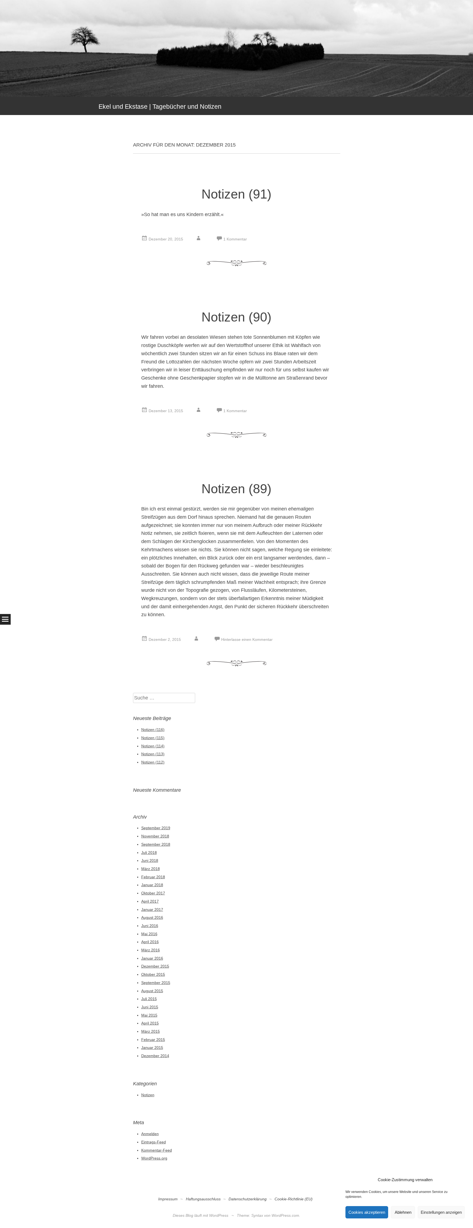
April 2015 (150, 1023)
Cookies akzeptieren (366, 1212)
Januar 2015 (152, 1047)
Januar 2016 (152, 958)
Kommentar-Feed (156, 1150)
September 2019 (155, 828)
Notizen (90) (236, 317)
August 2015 (152, 991)
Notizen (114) (153, 746)
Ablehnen (403, 1212)
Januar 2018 (152, 885)
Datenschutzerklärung (248, 1199)
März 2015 (150, 1031)
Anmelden (150, 1134)
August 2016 (152, 917)
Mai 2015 (149, 1015)
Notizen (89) (236, 488)
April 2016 (150, 942)
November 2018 (155, 836)
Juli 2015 (149, 999)
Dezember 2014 (155, 1056)
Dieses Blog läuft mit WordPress (200, 1215)
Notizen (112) (153, 762)
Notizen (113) (153, 754)
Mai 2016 (149, 934)
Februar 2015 (153, 1039)
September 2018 (155, 844)
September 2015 (155, 982)
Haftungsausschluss (203, 1199)
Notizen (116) (153, 729)
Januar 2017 (152, 909)
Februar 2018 (153, 877)
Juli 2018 (149, 852)
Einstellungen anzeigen (441, 1212)
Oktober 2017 (153, 893)
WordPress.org (154, 1158)
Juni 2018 (149, 860)
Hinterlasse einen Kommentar (247, 639)
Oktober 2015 (153, 974)
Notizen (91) (236, 194)
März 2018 (150, 869)
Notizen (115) (153, 738)
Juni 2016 (149, 925)
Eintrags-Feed (153, 1142)
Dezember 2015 (155, 966)
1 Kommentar (235, 239)
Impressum (168, 1199)
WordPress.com (285, 1215)
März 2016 (150, 950)
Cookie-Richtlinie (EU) (294, 1199)
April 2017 (150, 901)
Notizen (147, 1095)
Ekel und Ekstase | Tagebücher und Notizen (160, 106)
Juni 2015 (149, 1007)
